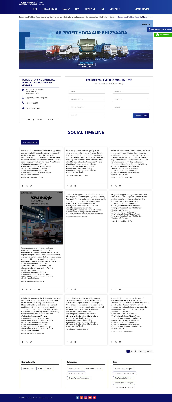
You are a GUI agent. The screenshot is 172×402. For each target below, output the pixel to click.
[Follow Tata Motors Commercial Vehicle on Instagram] (86, 398)
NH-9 (40, 369)
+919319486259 (32, 103)
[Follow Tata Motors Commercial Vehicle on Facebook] (77, 398)
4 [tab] (89, 66)
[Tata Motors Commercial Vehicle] (31, 4)
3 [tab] (87, 66)
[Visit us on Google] (82, 398)
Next (140, 351)
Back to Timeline (30, 142)
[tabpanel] (86, 44)
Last (148, 351)
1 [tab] (82, 66)
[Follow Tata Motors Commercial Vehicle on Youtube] (90, 398)
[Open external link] (159, 31)
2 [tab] (84, 66)
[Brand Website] (94, 398)
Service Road (28, 369)
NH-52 (49, 369)
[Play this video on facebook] (41, 218)
